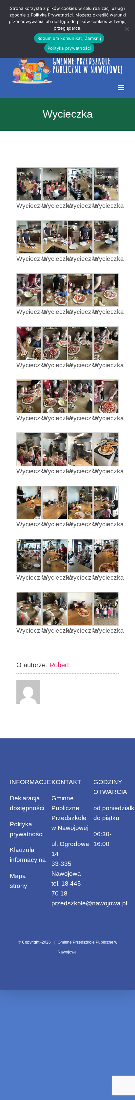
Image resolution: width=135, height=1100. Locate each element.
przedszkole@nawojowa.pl (89, 903)
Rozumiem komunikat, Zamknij (69, 38)
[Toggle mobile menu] (121, 87)
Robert (59, 665)
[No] (127, 29)
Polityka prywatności (69, 48)
